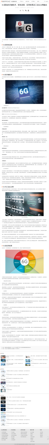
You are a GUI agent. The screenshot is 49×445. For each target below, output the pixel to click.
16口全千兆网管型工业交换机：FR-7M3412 (12, 348)
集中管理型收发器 (23, 436)
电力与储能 (32, 432)
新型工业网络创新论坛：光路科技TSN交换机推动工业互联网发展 (16, 382)
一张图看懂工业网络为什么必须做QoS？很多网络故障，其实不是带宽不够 (18, 370)
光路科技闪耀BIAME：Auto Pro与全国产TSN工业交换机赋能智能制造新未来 (18, 347)
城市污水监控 (32, 441)
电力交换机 (13, 436)
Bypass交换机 (4, 439)
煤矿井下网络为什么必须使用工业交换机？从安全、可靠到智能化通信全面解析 (18, 400)
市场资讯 (17, 7)
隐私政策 (41, 435)
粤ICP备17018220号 (32, 444)
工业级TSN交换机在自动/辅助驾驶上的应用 (13, 385)
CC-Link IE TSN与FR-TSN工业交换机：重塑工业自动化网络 (39, 360)
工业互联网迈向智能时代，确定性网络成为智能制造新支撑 (15, 408)
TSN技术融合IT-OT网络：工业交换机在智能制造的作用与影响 (14, 360)
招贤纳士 (41, 436)
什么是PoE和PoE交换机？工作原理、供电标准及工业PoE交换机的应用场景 (14, 364)
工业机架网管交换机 (5, 436)
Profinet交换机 (13, 433)
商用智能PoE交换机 (4, 438)
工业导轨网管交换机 (5, 433)
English (47, 1)
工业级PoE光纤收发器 (24, 435)
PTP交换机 (12, 438)
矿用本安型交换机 (14, 435)
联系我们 (41, 433)
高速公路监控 (32, 436)
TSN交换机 (12, 432)
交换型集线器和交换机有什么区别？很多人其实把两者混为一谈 (16, 415)
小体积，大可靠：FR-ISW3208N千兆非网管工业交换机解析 (15, 397)
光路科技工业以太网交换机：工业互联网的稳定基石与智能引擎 (14, 356)
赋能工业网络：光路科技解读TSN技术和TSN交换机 (39, 355)
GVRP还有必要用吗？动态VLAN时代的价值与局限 (14, 412)
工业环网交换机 (4, 432)
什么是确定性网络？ (9, 389)
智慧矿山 (31, 433)
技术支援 (41, 432)
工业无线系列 (13, 439)
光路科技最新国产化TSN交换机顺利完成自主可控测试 (14, 378)
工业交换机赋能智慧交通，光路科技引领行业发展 (38, 363)
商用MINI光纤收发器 (24, 432)
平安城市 (31, 439)
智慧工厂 (31, 435)
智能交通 (31, 438)
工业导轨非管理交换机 (5, 435)
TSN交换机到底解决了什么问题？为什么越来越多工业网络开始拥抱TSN (17, 374)
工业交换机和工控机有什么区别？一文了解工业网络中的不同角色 (16, 404)
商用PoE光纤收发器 (24, 433)
